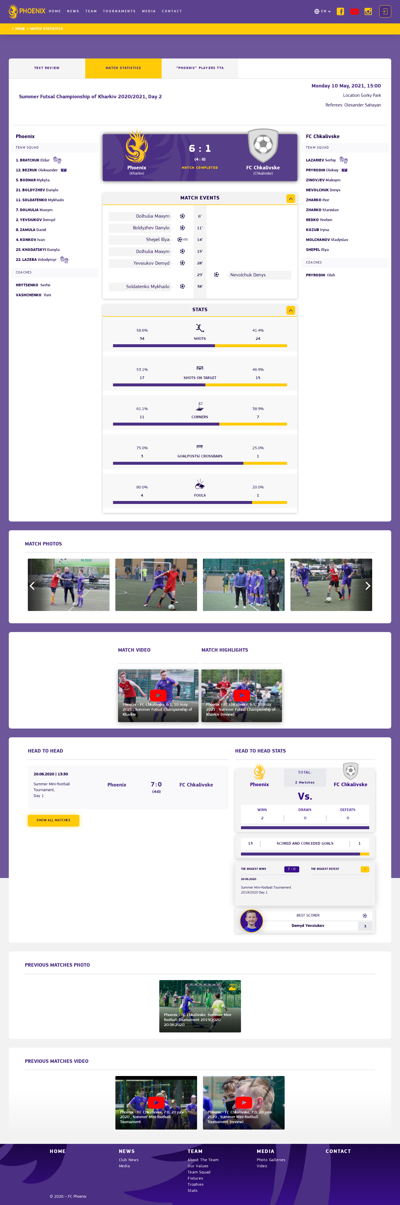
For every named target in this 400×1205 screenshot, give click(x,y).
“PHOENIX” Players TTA (200, 68)
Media (149, 11)
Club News (129, 1160)
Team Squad (199, 1172)
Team (91, 11)
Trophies (196, 1184)
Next (366, 585)
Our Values (198, 1166)
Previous (34, 585)
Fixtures (195, 1178)
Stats (193, 1191)
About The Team (203, 1160)
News (73, 11)
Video (262, 1166)
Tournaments (119, 11)
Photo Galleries (271, 1160)
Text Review (47, 68)
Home (55, 11)
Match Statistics (123, 68)
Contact (172, 11)
